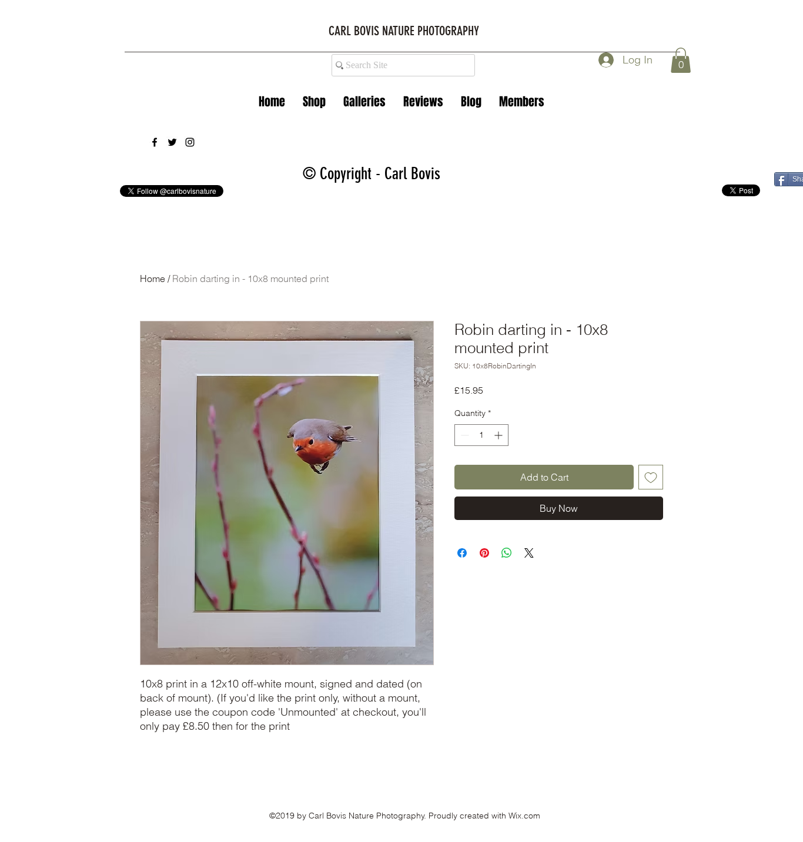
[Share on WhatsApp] (507, 553)
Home (152, 278)
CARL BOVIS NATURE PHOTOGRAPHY (404, 31)
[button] (364, 101)
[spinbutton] (481, 435)
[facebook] (154, 142)
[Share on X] (529, 553)
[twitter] (172, 142)
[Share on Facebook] (462, 553)
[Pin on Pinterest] (484, 553)
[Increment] (499, 435)
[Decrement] (463, 435)
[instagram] (190, 142)
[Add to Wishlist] (650, 477)
